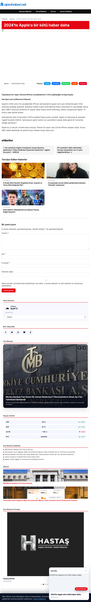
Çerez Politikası (66, 11)
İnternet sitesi (7, 272)
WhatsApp (66, 83)
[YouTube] (24, 332)
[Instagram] (18, 332)
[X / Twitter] (11, 332)
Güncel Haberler (25, 11)
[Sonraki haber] (84, 348)
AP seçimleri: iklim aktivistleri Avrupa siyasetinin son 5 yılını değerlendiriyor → (69, 150)
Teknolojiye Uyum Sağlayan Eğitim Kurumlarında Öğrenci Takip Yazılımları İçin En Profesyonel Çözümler (40, 452)
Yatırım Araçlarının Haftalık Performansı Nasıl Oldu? (22, 457)
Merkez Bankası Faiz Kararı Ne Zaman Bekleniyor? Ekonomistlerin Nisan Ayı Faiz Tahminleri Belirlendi (39, 454)
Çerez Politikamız (39, 599)
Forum (53, 11)
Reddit (75, 83)
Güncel (12, 19)
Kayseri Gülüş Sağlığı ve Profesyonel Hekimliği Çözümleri (24, 459)
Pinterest (83, 83)
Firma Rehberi (41, 11)
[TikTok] (30, 332)
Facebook (56, 83)
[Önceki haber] (79, 348)
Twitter (47, 83)
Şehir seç (9, 312)
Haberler (5, 19)
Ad (3, 254)
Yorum (5, 233)
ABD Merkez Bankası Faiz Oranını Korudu (19, 449)
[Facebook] (5, 332)
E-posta (6, 263)
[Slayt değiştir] (41, 584)
